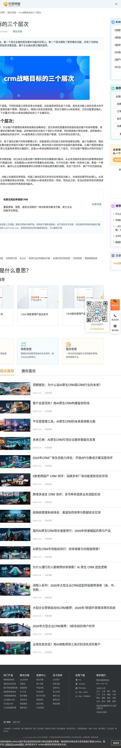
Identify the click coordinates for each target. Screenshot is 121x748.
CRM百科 (77, 258)
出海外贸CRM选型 (61, 258)
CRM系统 (16, 728)
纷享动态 (56, 683)
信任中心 (56, 687)
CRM (2, 12)
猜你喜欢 (29, 370)
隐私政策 (56, 703)
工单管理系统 (82, 728)
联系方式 (56, 695)
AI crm (23, 258)
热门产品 (8, 675)
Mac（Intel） (84, 692)
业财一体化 (92, 728)
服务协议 (56, 699)
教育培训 (23, 707)
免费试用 (96, 204)
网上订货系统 (38, 728)
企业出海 (110, 728)
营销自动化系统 (10, 683)
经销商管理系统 (10, 691)
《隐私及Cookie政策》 (14, 744)
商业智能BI (61, 728)
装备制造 (23, 687)
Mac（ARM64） (85, 696)
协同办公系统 (50, 728)
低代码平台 (71, 728)
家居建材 (23, 703)
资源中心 (41, 675)
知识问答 (12, 12)
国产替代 (102, 728)
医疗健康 (23, 695)
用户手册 (39, 683)
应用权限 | (87, 737)
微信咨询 (17, 31)
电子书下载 (40, 695)
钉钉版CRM (8, 703)
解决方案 (24, 675)
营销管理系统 (91, 258)
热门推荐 (7, 722)
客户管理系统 (26, 728)
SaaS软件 (24, 679)
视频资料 (39, 699)
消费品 (22, 683)
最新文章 (16, 722)
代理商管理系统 (10, 695)
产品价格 (39, 687)
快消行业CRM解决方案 (39, 258)
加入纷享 (56, 691)
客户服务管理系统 (11, 687)
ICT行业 (23, 691)
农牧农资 (23, 699)
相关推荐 (7, 370)
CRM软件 (7, 728)
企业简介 (56, 679)
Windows (82, 688)
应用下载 (80, 675)
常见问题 (39, 679)
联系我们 (101, 675)
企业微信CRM (9, 699)
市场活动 (39, 691)
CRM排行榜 (11, 258)
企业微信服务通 (10, 707)
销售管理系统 (9, 679)
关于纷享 (57, 675)
